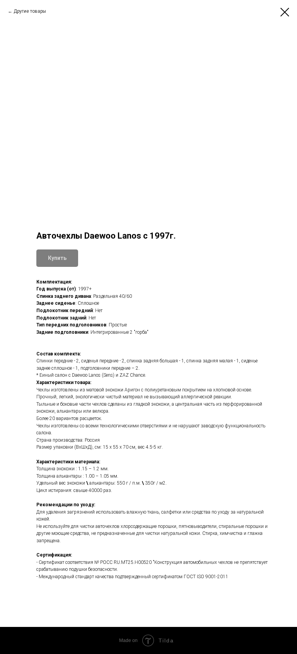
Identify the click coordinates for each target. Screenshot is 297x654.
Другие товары (30, 11)
